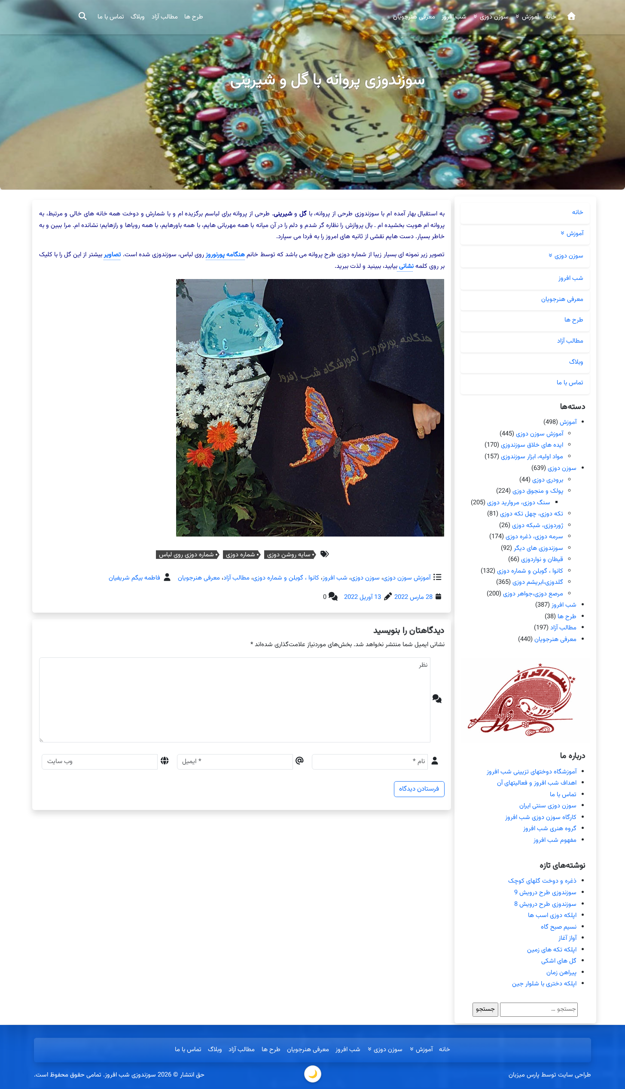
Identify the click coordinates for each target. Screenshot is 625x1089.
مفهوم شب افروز (555, 840)
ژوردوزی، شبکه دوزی (537, 525)
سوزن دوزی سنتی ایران (547, 806)
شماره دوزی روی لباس (186, 554)
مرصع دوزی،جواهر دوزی (533, 594)
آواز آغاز (567, 938)
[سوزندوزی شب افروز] (571, 17)
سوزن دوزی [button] (493, 17)
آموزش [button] (529, 17)
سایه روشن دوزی (289, 554)
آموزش (568, 422)
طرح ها (193, 17)
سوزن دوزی (365, 578)
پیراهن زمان (561, 973)
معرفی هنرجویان (414, 17)
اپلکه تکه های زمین (551, 950)
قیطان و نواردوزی (542, 559)
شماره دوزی (240, 554)
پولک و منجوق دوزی (537, 491)
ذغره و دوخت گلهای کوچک (542, 881)
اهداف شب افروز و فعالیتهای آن (536, 783)
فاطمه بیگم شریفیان (134, 578)
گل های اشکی (558, 961)
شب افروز (454, 17)
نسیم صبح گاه (558, 927)
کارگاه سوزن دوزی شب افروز (540, 817)
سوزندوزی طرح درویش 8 (545, 904)
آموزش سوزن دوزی (406, 578)
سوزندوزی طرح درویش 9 (545, 893)
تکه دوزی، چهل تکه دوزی (531, 514)
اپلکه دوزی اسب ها (552, 915)
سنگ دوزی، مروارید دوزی (518, 502)
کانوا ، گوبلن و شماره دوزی (286, 578)
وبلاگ (138, 17)
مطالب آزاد (165, 17)
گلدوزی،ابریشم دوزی (537, 582)
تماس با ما (111, 17)
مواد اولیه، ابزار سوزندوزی (532, 457)
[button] (82, 17)
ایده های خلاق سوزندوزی (532, 446)
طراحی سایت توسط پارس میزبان (550, 1075)
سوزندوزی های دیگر (538, 548)
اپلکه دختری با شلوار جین (544, 984)
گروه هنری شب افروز (549, 829)
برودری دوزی (547, 480)
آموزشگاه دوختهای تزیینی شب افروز (531, 772)
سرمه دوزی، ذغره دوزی (534, 537)
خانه (550, 17)
